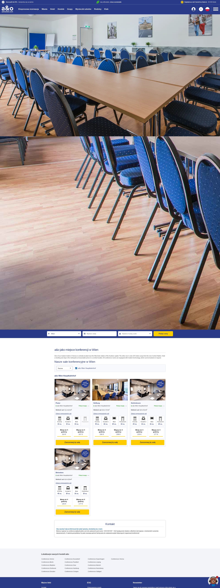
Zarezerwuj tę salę (72, 442)
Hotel (52, 9)
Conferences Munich (94, 565)
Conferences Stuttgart (94, 571)
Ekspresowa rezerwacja (28, 9)
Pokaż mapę (83, 406)
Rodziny (97, 9)
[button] (37, 2)
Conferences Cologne (71, 571)
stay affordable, (110, 2)
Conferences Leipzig (94, 562)
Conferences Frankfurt (72, 562)
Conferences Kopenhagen (96, 559)
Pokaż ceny (163, 334)
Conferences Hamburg (72, 568)
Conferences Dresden (48, 571)
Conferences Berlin (47, 562)
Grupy (70, 9)
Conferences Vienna (117, 559)
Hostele (61, 9)
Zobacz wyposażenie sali (63, 413)
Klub (106, 9)
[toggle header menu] (215, 9)
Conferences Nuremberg (95, 568)
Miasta (44, 9)
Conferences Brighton (48, 565)
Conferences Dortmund (48, 568)
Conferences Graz (70, 565)
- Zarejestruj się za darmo (19, 2)
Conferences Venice (47, 559)
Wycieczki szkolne (83, 9)
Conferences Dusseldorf (72, 559)
